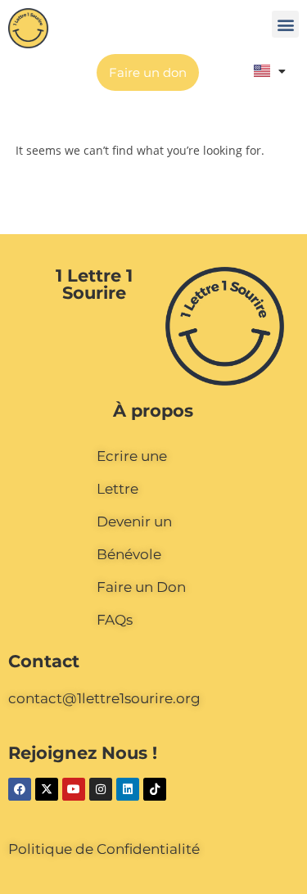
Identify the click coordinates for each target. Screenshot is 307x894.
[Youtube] (73, 789)
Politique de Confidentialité (104, 849)
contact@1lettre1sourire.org (104, 698)
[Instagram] (100, 789)
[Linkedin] (127, 789)
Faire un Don (141, 587)
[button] (285, 24)
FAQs (115, 620)
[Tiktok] (154, 789)
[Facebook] (19, 789)
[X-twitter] (46, 789)
